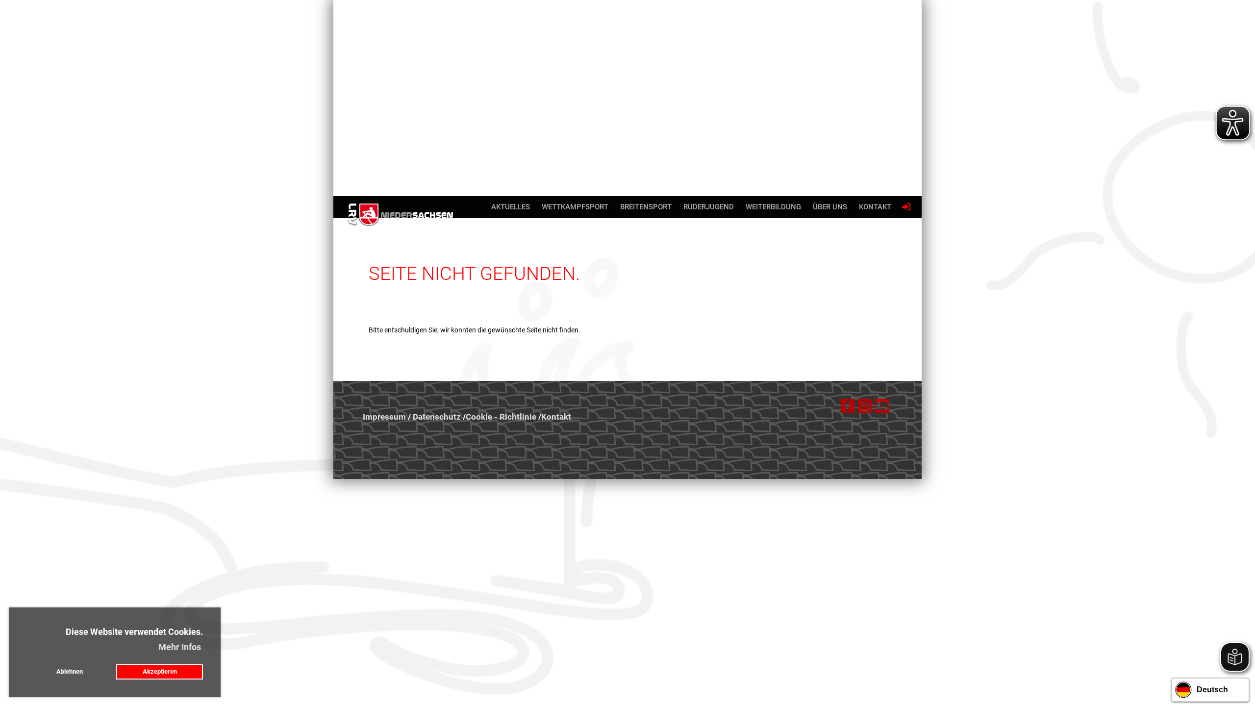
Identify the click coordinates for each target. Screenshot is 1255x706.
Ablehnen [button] (69, 671)
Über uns (830, 206)
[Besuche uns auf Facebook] (847, 408)
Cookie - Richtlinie (501, 417)
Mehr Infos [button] (179, 647)
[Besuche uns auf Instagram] (865, 408)
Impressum (384, 417)
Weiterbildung (773, 206)
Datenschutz (437, 417)
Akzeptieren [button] (160, 671)
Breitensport (646, 206)
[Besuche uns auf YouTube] (882, 408)
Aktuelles (510, 206)
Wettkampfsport (575, 206)
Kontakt (875, 206)
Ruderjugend (708, 206)
